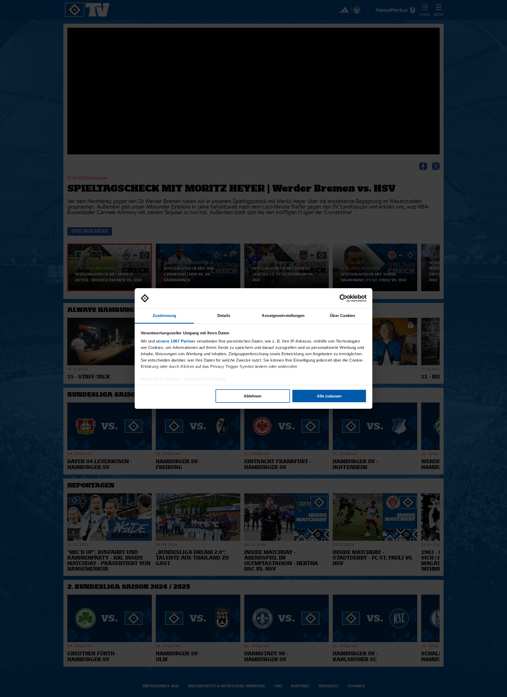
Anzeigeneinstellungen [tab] (283, 315)
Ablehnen (252, 396)
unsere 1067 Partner (176, 341)
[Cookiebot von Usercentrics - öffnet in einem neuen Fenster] (343, 298)
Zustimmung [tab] (164, 315)
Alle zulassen (329, 396)
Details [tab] (223, 315)
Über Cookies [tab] (342, 315)
